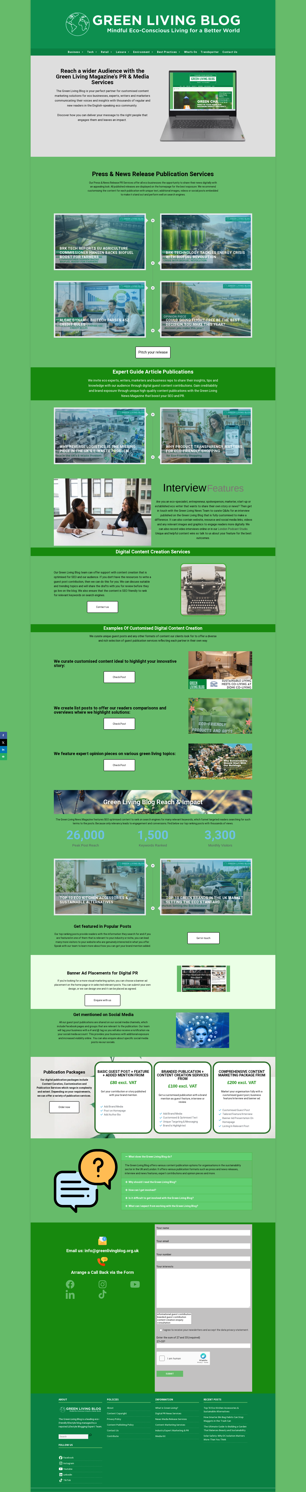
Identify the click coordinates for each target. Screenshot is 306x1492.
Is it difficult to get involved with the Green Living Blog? (161, 1198)
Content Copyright (117, 1413)
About (110, 1408)
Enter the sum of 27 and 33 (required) (178, 1339)
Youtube (67, 1469)
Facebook (68, 1458)
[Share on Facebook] (3, 735)
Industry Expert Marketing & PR (172, 1430)
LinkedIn (67, 1475)
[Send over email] (3, 756)
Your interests (165, 1266)
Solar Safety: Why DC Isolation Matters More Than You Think (224, 1437)
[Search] (90, 1435)
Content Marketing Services (170, 1425)
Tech (90, 52)
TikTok (67, 1480)
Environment (141, 52)
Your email (163, 1241)
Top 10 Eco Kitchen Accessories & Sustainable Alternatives (221, 1410)
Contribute (113, 1436)
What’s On (190, 52)
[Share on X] (3, 742)
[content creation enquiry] (174, 1320)
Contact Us (229, 52)
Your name (163, 1228)
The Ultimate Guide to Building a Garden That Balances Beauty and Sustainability (225, 1428)
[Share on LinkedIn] (3, 749)
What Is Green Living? (166, 1408)
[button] (186, 1157)
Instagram (68, 1463)
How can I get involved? (142, 1190)
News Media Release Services (171, 1419)
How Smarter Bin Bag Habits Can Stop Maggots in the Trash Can (223, 1419)
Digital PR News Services (168, 1413)
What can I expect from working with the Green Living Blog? (163, 1206)
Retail (105, 52)
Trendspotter (210, 52)
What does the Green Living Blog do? (150, 1156)
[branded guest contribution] (174, 1317)
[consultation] (174, 1322)
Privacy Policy (114, 1419)
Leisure (121, 52)
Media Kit (160, 1436)
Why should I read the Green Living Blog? (152, 1182)
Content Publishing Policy (120, 1425)
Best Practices (167, 52)
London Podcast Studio (233, 529)
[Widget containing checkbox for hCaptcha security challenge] (183, 1358)
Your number (164, 1254)
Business (74, 52)
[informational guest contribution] (174, 1314)
